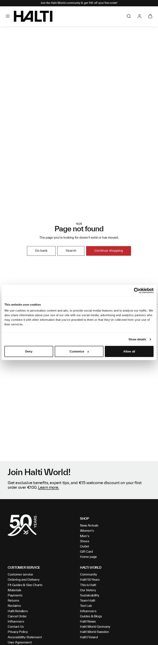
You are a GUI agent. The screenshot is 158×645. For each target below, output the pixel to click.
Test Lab (86, 605)
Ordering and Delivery (23, 579)
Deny (28, 351)
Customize (77, 351)
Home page (88, 556)
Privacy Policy (18, 631)
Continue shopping (108, 250)
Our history (88, 590)
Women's (87, 530)
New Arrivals (89, 525)
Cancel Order (17, 616)
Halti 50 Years (90, 579)
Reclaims (14, 605)
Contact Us (16, 626)
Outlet (84, 546)
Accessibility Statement (25, 637)
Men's (84, 536)
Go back (41, 250)
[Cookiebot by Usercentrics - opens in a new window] (137, 291)
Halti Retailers (18, 611)
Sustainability (89, 595)
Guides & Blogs (91, 616)
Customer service (20, 574)
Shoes (84, 541)
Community (88, 574)
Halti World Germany (95, 626)
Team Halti (87, 600)
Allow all (129, 351)
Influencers (16, 621)
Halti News (88, 621)
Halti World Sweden (94, 631)
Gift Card (86, 551)
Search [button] (71, 250)
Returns (13, 600)
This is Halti (88, 585)
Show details (137, 339)
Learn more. (48, 488)
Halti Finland (89, 637)
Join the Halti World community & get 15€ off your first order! (79, 3)
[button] (7, 16)
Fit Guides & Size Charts (25, 585)
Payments (15, 595)
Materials (14, 590)
